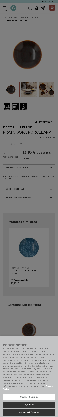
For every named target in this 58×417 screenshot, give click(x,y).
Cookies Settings (29, 397)
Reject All (29, 405)
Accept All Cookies (29, 412)
